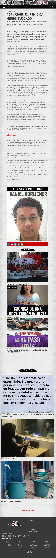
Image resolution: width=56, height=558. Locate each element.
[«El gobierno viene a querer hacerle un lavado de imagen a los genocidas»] (27, 394)
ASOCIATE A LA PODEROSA (33, 531)
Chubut (8, 544)
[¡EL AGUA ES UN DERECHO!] (27, 480)
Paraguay (19, 535)
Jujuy (8, 547)
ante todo (31, 522)
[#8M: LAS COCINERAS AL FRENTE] (27, 267)
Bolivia (14, 536)
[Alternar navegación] (4, 7)
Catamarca (47, 541)
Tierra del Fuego (47, 545)
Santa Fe (19, 544)
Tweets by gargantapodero (27, 510)
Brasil (24, 536)
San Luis (19, 542)
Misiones (47, 542)
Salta (33, 544)
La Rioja (19, 547)
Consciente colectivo (33, 527)
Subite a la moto (32, 529)
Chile (24, 535)
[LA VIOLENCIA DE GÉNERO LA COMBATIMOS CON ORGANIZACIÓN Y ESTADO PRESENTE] (27, 333)
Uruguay (9, 536)
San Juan (20, 545)
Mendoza (33, 541)
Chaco (32, 542)
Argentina (4, 536)
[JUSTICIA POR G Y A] (27, 300)
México (14, 535)
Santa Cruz (47, 544)
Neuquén (20, 541)
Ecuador (28, 535)
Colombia (10, 535)
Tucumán (8, 542)
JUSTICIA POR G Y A (13, 317)
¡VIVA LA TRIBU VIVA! (9, 459)
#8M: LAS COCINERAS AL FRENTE (18, 284)
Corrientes (47, 547)
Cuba (3, 535)
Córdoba (8, 541)
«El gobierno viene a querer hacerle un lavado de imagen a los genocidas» (27, 415)
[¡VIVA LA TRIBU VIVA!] (27, 438)
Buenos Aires (8, 545)
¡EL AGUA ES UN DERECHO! (11, 501)
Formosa (32, 547)
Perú (18, 536)
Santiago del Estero (33, 545)
